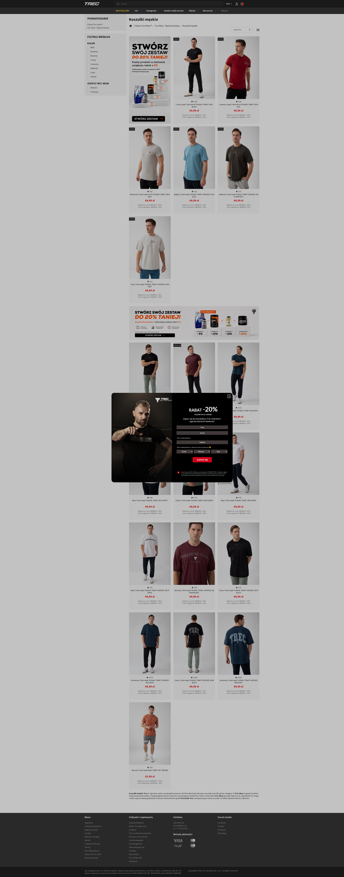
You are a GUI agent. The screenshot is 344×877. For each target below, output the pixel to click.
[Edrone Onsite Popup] (172, 438)
